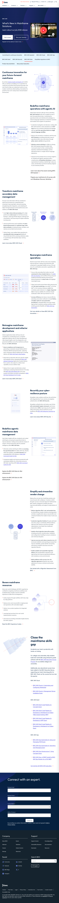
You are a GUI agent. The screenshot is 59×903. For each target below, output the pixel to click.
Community (7, 862)
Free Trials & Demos (25, 1)
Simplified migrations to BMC (42, 59)
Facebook (7, 865)
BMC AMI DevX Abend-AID (13, 371)
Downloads (33, 848)
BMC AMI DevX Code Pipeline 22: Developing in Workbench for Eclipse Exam (43, 726)
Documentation (48, 844)
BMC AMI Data (28, 59)
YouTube (20, 865)
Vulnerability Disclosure (36, 844)
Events (17, 841)
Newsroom (18, 851)
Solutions (4, 5)
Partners (22, 5)
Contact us (29, 820)
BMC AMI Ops (51, 55)
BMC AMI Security (17, 59)
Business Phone (11, 795)
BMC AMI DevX (6, 59)
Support (31, 5)
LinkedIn (20, 862)
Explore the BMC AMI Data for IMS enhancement (12, 478)
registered (44, 896)
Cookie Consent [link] (48, 889)
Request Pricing (35, 1)
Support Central (34, 841)
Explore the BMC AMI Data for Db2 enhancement (12, 472)
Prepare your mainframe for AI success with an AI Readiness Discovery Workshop (43, 178)
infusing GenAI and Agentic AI (15, 82)
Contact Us (43, 1)
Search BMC (35, 857)
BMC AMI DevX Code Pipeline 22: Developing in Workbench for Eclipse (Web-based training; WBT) (43, 712)
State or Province (11, 812)
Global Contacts (19, 848)
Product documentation (8, 63)
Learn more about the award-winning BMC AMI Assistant (43, 172)
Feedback (18, 844)
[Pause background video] (53, 34)
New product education (23, 63)
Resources (47, 848)
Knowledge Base (48, 841)
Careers (4, 848)
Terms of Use (47, 894)
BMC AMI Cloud (41, 55)
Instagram (7, 873)
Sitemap (4, 851)
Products (13, 5)
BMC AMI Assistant (29, 55)
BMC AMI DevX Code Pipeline (17, 354)
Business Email (11, 787)
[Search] (56, 1)
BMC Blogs (7, 869)
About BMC (41, 5)
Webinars (4, 844)
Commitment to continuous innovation (12, 55)
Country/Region (11, 803)
